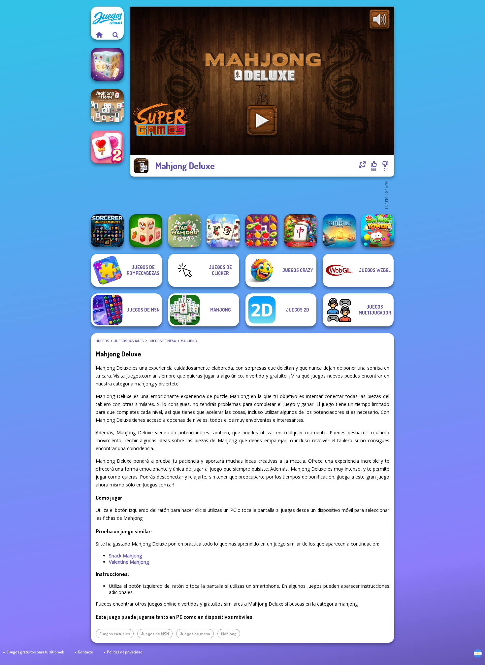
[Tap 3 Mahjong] (184, 230)
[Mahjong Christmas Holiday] (223, 230)
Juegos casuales (129, 341)
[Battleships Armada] (339, 230)
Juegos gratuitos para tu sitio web (35, 651)
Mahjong (189, 341)
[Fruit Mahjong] (261, 230)
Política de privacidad (125, 651)
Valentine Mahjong (129, 562)
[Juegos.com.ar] (99, 35)
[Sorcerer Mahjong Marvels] (107, 230)
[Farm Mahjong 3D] (145, 230)
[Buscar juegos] (115, 35)
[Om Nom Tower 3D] (377, 230)
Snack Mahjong (125, 555)
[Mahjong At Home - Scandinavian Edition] (107, 105)
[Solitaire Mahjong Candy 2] (107, 146)
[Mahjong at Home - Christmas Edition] (300, 230)
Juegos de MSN (155, 633)
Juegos (102, 341)
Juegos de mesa (162, 341)
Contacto (85, 651)
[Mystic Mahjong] (107, 64)
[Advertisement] (262, 195)
